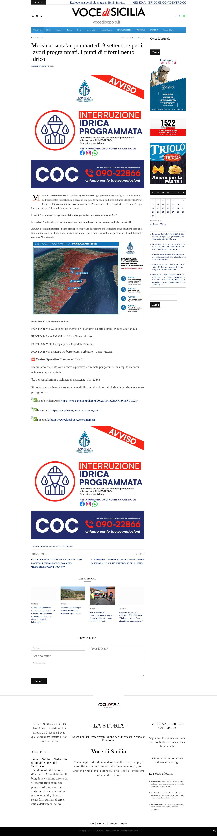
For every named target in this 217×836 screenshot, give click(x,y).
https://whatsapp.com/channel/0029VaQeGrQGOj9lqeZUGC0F (99, 400)
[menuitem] (37, 30)
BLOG (99, 823)
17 (158, 208)
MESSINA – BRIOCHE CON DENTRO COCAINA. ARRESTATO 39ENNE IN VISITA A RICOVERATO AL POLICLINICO (168, 246)
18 (163, 208)
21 (178, 208)
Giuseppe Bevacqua (38, 66)
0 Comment (140, 38)
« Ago (154, 224)
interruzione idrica (54, 546)
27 (173, 212)
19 (168, 208)
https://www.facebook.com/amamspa (73, 419)
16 (153, 208)
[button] (34, 15)
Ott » (163, 224)
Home (33, 38)
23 (153, 212)
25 (163, 212)
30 (153, 216)
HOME (92, 823)
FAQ (104, 823)
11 (163, 204)
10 (158, 204)
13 (173, 204)
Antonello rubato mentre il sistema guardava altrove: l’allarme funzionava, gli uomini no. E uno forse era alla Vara (169, 257)
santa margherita (67, 546)
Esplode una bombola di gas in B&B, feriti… (98, 2)
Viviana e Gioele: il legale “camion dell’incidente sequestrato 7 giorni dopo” (71, 611)
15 (183, 204)
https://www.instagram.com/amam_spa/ (75, 410)
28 (178, 212)
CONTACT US (113, 823)
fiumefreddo (43, 546)
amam (37, 546)
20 (173, 208)
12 (168, 204)
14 (178, 204)
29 (183, 212)
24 (158, 212)
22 (183, 208)
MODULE (124, 823)
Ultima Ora (40, 38)
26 (168, 212)
